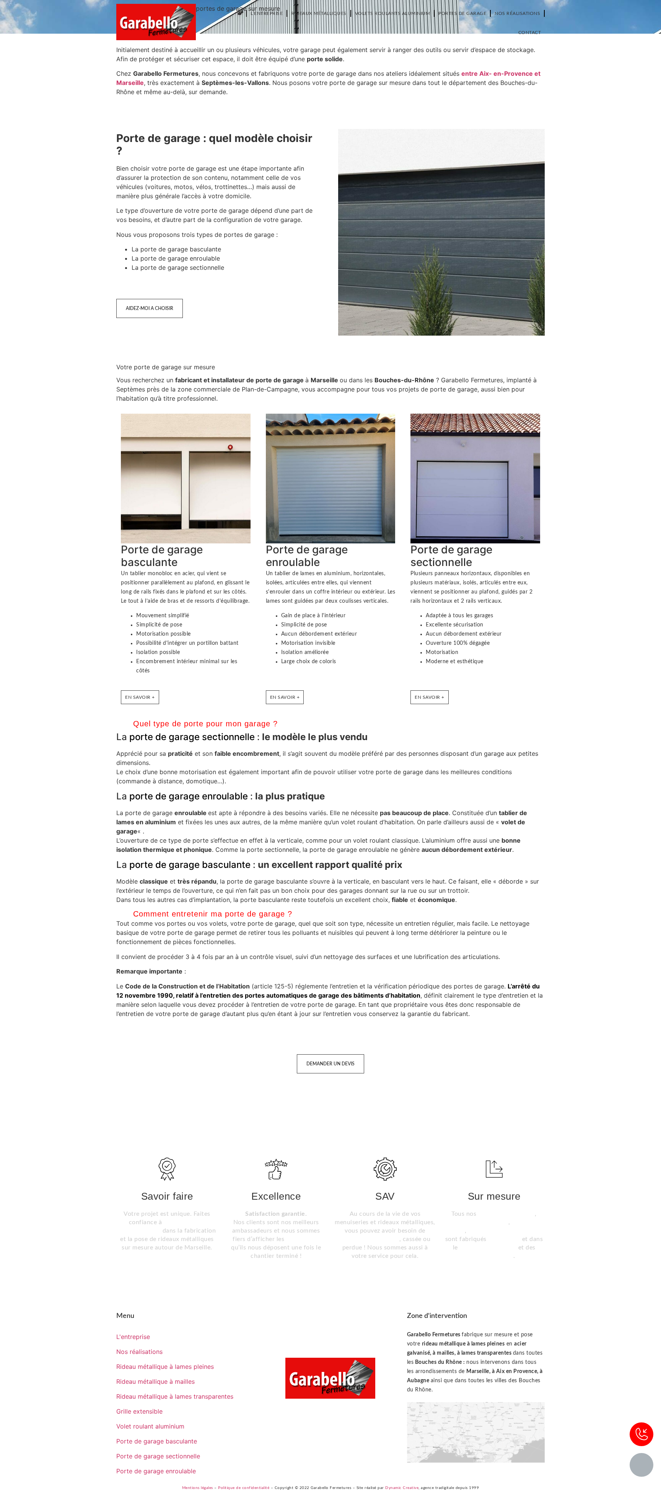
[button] (330, 724)
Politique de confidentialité (243, 1488)
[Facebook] (330, 1421)
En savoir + (140, 697)
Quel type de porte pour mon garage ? (205, 723)
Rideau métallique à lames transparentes (174, 1396)
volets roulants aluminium (505, 1231)
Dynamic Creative (401, 1488)
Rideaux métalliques (319, 13)
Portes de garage (462, 13)
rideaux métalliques (506, 1214)
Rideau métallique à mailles (155, 1381)
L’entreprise (267, 13)
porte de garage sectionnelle (192, 736)
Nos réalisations (517, 13)
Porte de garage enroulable (307, 556)
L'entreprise (133, 1337)
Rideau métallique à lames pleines (165, 1366)
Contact (529, 32)
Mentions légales (197, 1488)
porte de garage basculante (190, 864)
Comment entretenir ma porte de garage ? (212, 914)
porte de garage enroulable (188, 796)
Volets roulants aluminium (392, 13)
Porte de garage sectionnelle (451, 556)
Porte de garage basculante (162, 556)
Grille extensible (139, 1411)
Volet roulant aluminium (150, 1426)
